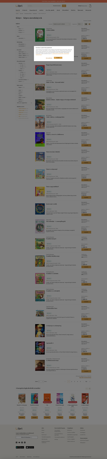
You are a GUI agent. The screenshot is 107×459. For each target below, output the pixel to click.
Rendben (58, 57)
